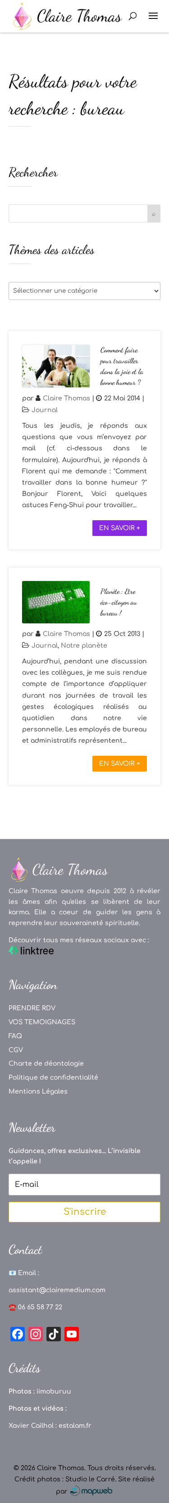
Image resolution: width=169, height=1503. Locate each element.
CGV (16, 1050)
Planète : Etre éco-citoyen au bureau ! (118, 602)
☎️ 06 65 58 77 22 (35, 1307)
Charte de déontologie (46, 1063)
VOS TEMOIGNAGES (42, 1022)
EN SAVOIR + (119, 528)
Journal (45, 410)
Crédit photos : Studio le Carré (64, 1479)
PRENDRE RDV (32, 1008)
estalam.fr (75, 1425)
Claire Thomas (66, 398)
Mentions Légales (38, 1091)
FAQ (15, 1036)
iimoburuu (54, 1391)
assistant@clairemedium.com (57, 1290)
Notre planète (84, 645)
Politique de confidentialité (53, 1077)
